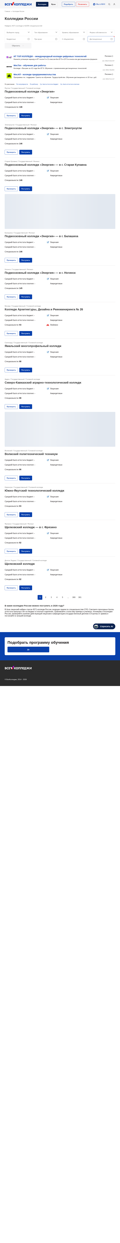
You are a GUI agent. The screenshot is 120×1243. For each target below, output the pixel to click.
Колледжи (42, 4)
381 (79, 597)
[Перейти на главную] (18, 4)
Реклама (108, 56)
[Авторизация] (114, 4)
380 (73, 597)
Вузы (53, 4)
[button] (68, 4)
